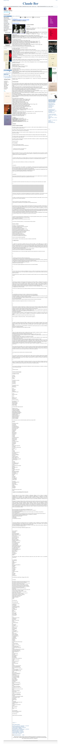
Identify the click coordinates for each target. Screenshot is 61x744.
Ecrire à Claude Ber (8, 77)
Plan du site (30, 740)
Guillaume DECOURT (16, 732)
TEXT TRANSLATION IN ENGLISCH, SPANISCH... (8, 30)
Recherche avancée (7, 14)
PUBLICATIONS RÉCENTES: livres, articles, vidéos (31, 6)
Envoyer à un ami (29, 17)
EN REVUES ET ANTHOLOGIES (6, 28)
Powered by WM (35, 740)
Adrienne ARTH (7, 32)
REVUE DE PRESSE (7, 19)
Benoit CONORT (15, 728)
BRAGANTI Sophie (15, 730)
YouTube (10, 10)
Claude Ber (30, 3)
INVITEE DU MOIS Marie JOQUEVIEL (18, 725)
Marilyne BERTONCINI (16, 726)
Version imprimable (37, 17)
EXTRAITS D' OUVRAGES (6, 21)
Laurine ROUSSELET (15, 731)
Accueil (22, 17)
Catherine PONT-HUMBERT (17, 727)
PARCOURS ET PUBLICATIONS (6, 18)
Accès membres (26, 740)
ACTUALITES (6, 22)
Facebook (6, 10)
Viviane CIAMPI (15, 733)
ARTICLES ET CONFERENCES (6, 26)
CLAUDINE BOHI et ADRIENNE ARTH (18, 729)
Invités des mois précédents (7, 45)
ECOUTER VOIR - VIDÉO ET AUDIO (7, 24)
